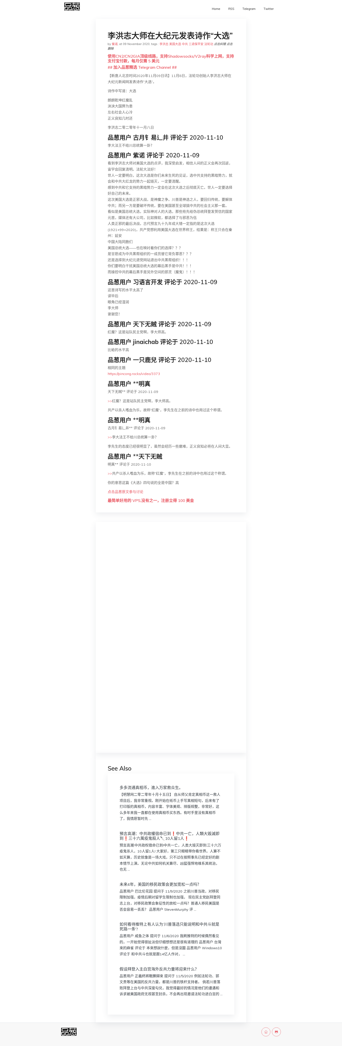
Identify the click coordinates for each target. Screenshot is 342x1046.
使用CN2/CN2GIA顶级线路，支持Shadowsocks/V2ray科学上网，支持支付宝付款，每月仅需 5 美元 (171, 58)
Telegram (249, 9)
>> (110, 401)
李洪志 (164, 44)
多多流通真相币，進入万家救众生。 (151, 787)
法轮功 (208, 44)
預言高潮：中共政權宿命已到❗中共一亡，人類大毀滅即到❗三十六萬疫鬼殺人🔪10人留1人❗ (169, 836)
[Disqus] (171, 587)
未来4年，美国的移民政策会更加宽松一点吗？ (160, 884)
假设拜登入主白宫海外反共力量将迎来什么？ (159, 969)
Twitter (268, 9)
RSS (231, 9)
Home (216, 9)
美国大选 (175, 44)
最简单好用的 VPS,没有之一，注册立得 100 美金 (151, 500)
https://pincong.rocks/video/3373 (134, 373)
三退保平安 (196, 44)
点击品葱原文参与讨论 (125, 492)
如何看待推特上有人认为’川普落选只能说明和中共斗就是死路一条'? (169, 926)
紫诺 (115, 44)
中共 (185, 44)
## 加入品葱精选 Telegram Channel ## (142, 67)
